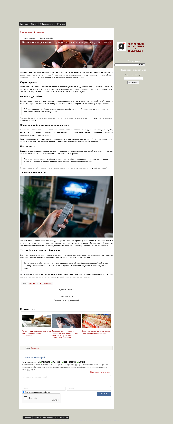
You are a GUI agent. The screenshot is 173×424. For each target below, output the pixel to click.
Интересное (39, 32)
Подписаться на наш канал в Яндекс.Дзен (135, 47)
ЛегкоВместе (114, 420)
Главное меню (26, 32)
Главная (24, 24)
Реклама (61, 24)
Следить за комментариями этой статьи (37, 392)
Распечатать (46, 283)
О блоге (33, 24)
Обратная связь (47, 24)
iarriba (32, 283)
